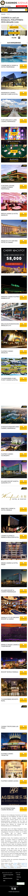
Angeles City (24, 863)
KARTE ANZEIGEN (14, 27)
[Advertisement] (14, 394)
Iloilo (16, 867)
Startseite (3, 14)
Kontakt (18, 874)
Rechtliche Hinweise (7, 878)
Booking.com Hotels (14, 33)
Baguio (15, 863)
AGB (4, 880)
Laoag (8, 867)
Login (2, 6)
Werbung (19, 877)
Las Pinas (16, 866)
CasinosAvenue (15, 891)
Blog (18, 879)
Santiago (7, 866)
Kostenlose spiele (21, 6)
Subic (6, 864)
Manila (14, 864)
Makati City (24, 864)
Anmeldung (8, 6)
